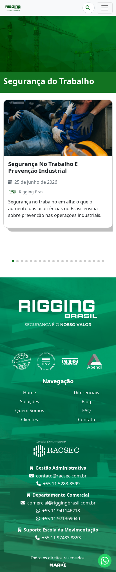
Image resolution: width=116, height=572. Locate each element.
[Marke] (58, 564)
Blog (86, 401)
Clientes (29, 419)
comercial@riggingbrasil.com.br (61, 503)
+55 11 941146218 (61, 511)
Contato (86, 419)
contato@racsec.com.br (61, 476)
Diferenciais (86, 392)
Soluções (29, 401)
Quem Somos (29, 410)
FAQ (86, 410)
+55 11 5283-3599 (61, 484)
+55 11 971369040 (61, 518)
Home (29, 392)
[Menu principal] (105, 8)
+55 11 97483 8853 (61, 538)
